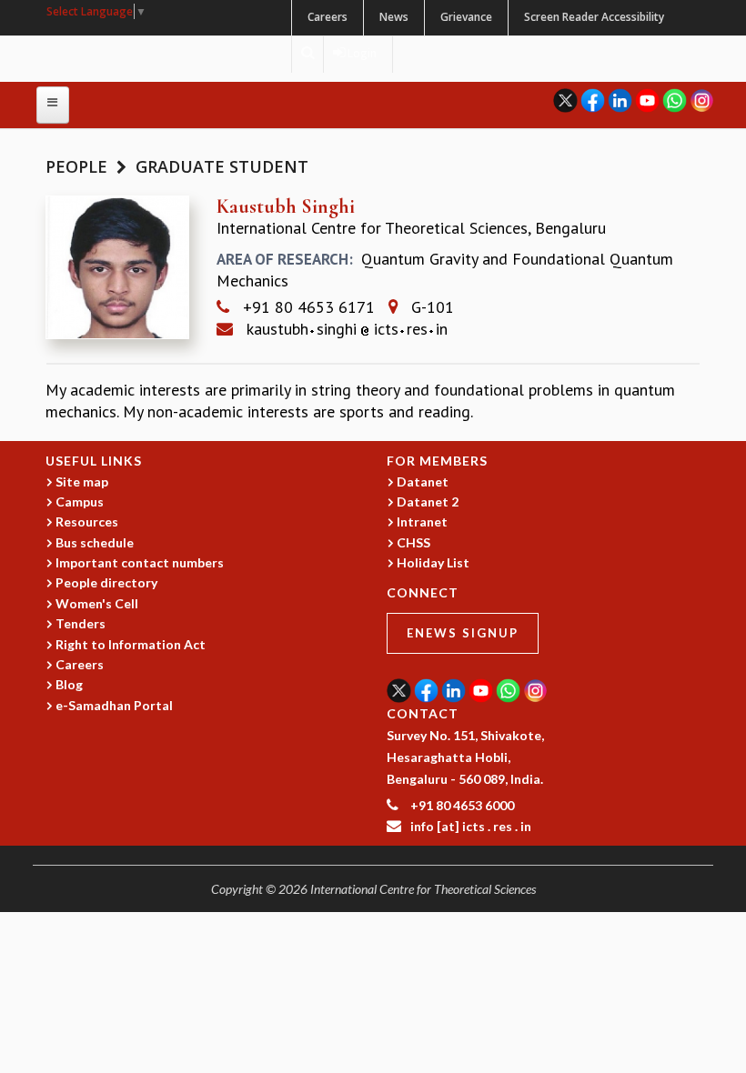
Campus (79, 501)
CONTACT (423, 713)
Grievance (466, 17)
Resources (86, 521)
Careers (327, 17)
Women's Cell (96, 603)
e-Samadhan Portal (114, 705)
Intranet (422, 521)
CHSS (413, 542)
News (393, 17)
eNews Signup (463, 633)
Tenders (80, 623)
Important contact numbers (139, 562)
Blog (69, 684)
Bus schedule (94, 542)
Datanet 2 (428, 501)
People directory (106, 582)
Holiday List (433, 562)
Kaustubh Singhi (286, 206)
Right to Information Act (130, 644)
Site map (81, 481)
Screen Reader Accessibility (594, 17)
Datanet (423, 481)
